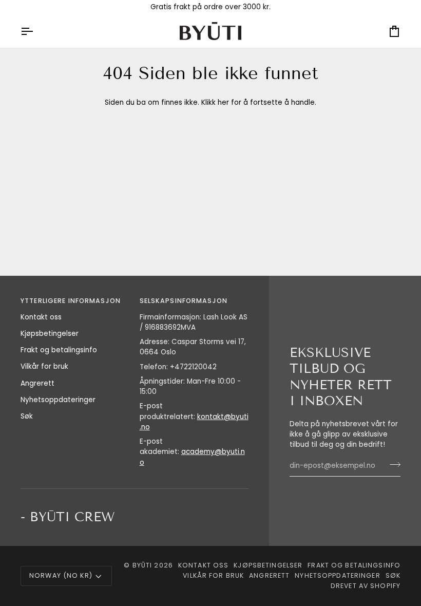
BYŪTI (142, 565)
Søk (27, 416)
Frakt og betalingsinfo (59, 350)
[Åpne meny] (36, 31)
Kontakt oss (41, 317)
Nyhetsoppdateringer (58, 400)
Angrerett (37, 383)
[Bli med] (392, 465)
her (223, 102)
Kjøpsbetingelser (50, 333)
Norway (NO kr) (60, 575)
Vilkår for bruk (44, 366)
